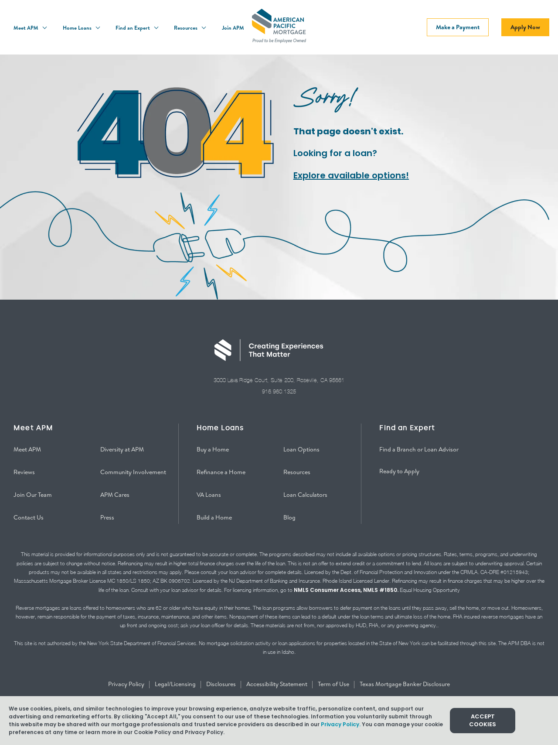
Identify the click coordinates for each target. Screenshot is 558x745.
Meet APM (27, 27)
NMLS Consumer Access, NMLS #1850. (346, 590)
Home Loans (78, 27)
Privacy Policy (127, 684)
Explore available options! (351, 175)
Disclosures (221, 684)
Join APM (233, 27)
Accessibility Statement (277, 684)
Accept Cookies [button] (482, 720)
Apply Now (525, 27)
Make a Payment (458, 27)
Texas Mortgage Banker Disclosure (405, 684)
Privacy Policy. (341, 724)
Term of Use (334, 684)
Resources (186, 27)
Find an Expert (133, 27)
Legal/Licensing (176, 684)
